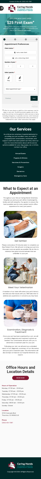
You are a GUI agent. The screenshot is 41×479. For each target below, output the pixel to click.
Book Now (20, 378)
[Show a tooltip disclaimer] (33, 22)
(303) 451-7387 (7, 423)
